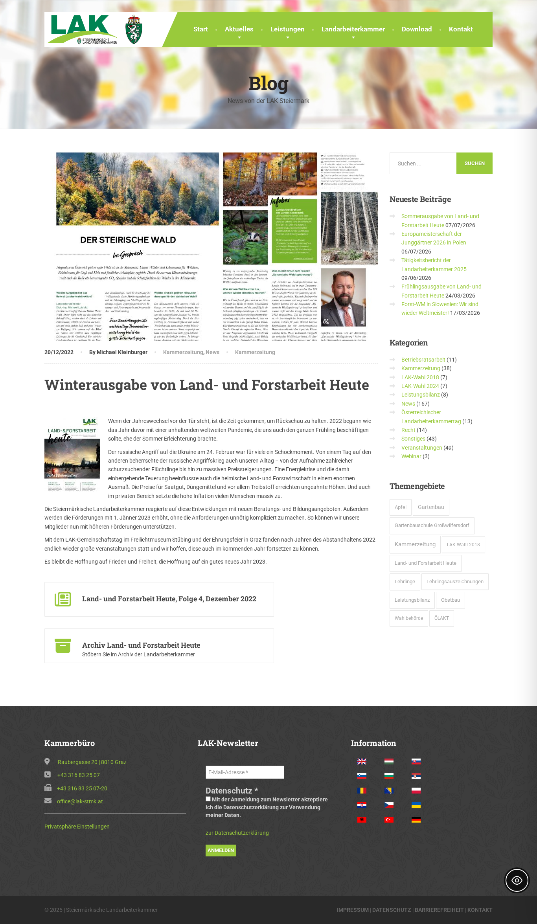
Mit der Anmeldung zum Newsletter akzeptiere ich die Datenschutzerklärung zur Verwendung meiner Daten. (267, 807)
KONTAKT (480, 910)
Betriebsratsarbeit (423, 359)
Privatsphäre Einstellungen (77, 826)
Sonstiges (413, 438)
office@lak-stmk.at (80, 801)
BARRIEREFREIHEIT (439, 910)
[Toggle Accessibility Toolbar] (517, 880)
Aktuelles (239, 29)
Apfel (400, 507)
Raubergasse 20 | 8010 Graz (92, 762)
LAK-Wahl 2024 (420, 386)
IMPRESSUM (353, 910)
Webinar (411, 456)
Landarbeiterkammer (353, 29)
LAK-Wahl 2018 (420, 377)
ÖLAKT (441, 618)
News (212, 352)
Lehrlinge (405, 581)
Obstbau (450, 600)
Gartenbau (431, 507)
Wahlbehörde (409, 618)
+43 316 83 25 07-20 (82, 788)
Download (417, 29)
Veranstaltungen (421, 448)
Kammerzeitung (183, 352)
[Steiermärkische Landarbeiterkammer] (97, 29)
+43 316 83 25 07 (78, 775)
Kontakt (461, 29)
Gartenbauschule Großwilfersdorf (432, 525)
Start (200, 29)
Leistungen (287, 29)
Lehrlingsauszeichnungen (455, 581)
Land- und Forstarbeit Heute (425, 563)
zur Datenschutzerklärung (237, 833)
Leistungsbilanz (420, 394)
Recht (408, 430)
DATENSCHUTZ (391, 910)
